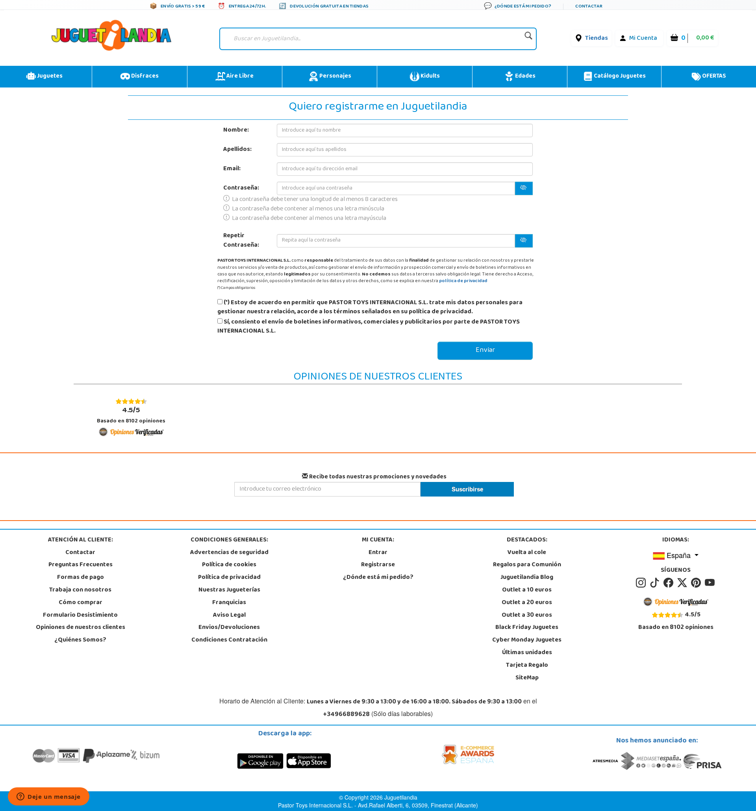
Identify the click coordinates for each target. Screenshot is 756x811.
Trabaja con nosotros (80, 590)
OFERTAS (713, 76)
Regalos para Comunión (527, 565)
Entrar (378, 553)
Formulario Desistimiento (80, 615)
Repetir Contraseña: (241, 241)
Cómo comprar (80, 603)
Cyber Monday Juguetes (526, 640)
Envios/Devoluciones (229, 627)
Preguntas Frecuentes (80, 565)
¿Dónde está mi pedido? (378, 577)
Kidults (429, 76)
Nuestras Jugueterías (229, 590)
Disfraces (144, 76)
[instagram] (642, 583)
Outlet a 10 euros (527, 590)
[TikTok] (656, 583)
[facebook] (669, 583)
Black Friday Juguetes (526, 627)
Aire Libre (239, 76)
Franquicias (229, 603)
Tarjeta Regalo (527, 665)
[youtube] (710, 583)
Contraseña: (241, 188)
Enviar (485, 351)
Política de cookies (229, 565)
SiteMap (527, 678)
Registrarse (378, 565)
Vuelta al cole (527, 553)
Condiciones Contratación (229, 640)
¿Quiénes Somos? (80, 640)
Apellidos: (237, 149)
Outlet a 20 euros (527, 603)
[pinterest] (697, 583)
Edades (525, 76)
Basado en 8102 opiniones (131, 415)
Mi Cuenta (643, 38)
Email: (232, 169)
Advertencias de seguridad (229, 553)
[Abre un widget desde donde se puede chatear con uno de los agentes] (48, 797)
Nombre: (236, 130)
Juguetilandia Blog (526, 577)
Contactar (80, 553)
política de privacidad (463, 281)
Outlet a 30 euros (527, 615)
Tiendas (596, 38)
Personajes (334, 76)
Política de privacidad (229, 577)
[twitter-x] (683, 583)
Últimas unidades (527, 653)
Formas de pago (80, 577)
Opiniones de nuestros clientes (80, 627)
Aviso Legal (229, 615)
